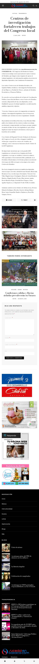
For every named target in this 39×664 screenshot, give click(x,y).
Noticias (14, 13)
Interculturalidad (16, 234)
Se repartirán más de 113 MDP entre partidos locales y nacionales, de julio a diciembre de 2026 (24, 626)
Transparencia (23, 13)
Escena (20, 289)
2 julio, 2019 (17, 35)
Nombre (7, 338)
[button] (36, 5)
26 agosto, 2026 (22, 298)
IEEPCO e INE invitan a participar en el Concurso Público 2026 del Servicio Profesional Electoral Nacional (23, 606)
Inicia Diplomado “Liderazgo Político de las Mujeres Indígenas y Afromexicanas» (23, 635)
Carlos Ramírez (24, 219)
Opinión (25, 209)
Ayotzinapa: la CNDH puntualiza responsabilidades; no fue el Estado (23, 586)
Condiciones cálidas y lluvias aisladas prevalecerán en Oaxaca (19, 294)
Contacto (5, 657)
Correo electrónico (11, 344)
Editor (23, 35)
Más (3, 534)
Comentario (8, 317)
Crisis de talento (16, 547)
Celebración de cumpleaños (20, 576)
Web (6, 351)
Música (4, 504)
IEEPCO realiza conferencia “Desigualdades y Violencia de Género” (21, 616)
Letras (4, 519)
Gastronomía (6, 524)
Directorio (14, 657)
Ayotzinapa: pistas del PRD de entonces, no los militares (21, 557)
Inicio (3, 499)
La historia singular (18, 566)
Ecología (13, 289)
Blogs (3, 529)
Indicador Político (16, 209)
